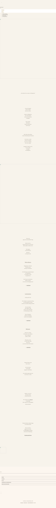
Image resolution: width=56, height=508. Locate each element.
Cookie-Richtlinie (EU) (31, 502)
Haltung (28, 329)
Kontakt (1, 7)
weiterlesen (28, 285)
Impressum (21, 502)
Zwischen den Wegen (28, 435)
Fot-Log (31, 399)
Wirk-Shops (3, 9)
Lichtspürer (3, 10)
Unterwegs (4, 16)
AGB (35, 502)
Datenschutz (25, 502)
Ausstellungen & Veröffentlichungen (6, 482)
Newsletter (3, 478)
